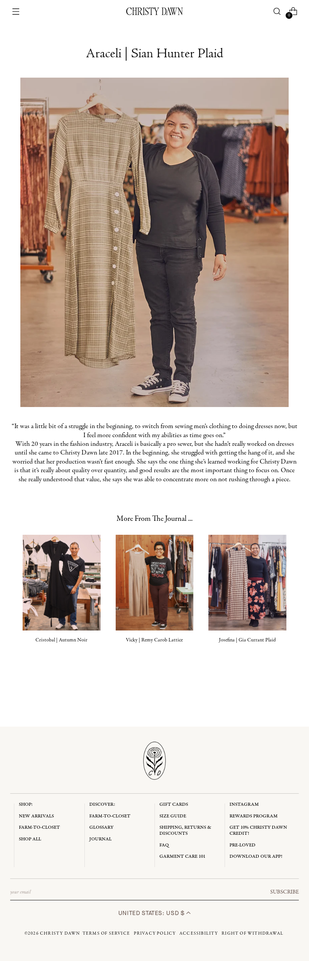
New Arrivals (36, 816)
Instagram (244, 804)
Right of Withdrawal (252, 933)
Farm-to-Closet (39, 827)
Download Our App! (255, 856)
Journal (100, 839)
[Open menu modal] (16, 11)
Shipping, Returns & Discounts (185, 830)
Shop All (30, 839)
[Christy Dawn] (154, 11)
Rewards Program (253, 816)
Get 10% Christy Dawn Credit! (258, 830)
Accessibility (198, 933)
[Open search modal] (277, 11)
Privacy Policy (155, 933)
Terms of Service (106, 933)
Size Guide (172, 816)
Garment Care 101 (182, 856)
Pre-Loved (242, 845)
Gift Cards (173, 804)
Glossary (101, 827)
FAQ (164, 845)
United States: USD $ (152, 913)
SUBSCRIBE (284, 892)
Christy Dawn (60, 933)
